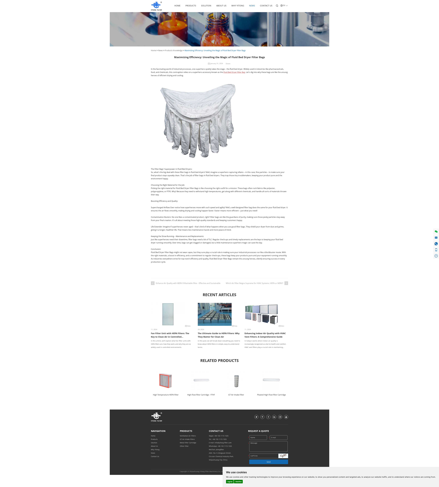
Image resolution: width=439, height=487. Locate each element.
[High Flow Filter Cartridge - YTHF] (201, 380)
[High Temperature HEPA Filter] (166, 380)
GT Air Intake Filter (236, 395)
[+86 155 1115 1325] (436, 250)
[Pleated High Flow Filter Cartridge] (271, 380)
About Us (221, 5)
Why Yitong (237, 5)
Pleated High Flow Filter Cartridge (271, 395)
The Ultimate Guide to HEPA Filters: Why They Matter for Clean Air (219, 335)
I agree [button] (229, 482)
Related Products (219, 360)
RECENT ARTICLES (219, 294)
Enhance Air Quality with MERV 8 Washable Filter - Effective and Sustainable (188, 283)
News (252, 5)
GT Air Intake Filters (187, 439)
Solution (206, 5)
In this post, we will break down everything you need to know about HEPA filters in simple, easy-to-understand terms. (219, 344)
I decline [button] (238, 482)
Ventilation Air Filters (188, 436)
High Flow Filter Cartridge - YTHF (201, 395)
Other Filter (184, 446)
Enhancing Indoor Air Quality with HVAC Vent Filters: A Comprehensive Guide (265, 335)
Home (177, 5)
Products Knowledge (174, 50)
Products (190, 5)
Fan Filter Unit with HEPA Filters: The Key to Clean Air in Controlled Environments (170, 335)
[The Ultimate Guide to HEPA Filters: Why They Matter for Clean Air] (215, 314)
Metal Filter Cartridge (188, 443)
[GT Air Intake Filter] (236, 380)
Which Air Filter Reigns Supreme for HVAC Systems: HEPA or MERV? (254, 283)
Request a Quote (258, 431)
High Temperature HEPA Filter (166, 395)
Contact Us (266, 5)
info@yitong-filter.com (223, 443)
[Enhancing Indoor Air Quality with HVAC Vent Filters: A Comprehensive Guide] (261, 314)
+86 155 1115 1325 (221, 436)
